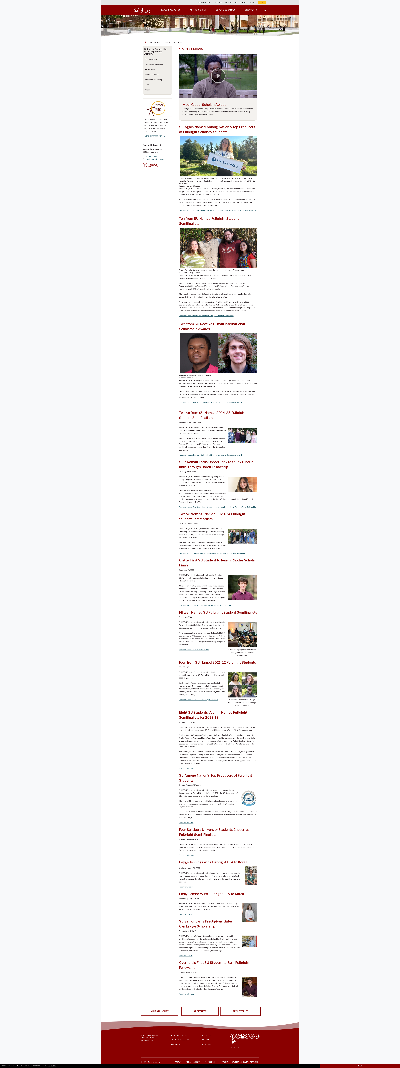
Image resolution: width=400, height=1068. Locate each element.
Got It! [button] (360, 1066)
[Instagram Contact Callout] (150, 165)
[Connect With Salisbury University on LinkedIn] (242, 1036)
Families (243, 2)
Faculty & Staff (231, 2)
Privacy (178, 1062)
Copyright (223, 1062)
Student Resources (152, 75)
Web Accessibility (193, 1062)
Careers (205, 1040)
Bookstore (207, 1044)
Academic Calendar (180, 1040)
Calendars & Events (204, 2)
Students (218, 2)
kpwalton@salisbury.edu (154, 159)
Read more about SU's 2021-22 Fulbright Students (198, 700)
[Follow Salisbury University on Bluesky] (233, 1041)
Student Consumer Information (245, 1062)
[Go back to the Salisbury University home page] (145, 42)
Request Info (240, 1011)
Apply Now (200, 1011)
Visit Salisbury (160, 1011)
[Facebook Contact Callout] (145, 165)
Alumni (252, 2)
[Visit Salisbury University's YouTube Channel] (252, 1036)
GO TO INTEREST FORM (154, 136)
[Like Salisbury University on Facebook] (232, 1036)
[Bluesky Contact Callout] (155, 165)
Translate (234, 1047)
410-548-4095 (151, 156)
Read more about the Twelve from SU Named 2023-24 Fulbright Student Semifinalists (212, 553)
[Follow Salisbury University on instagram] (257, 1036)
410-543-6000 (147, 1040)
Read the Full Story (186, 768)
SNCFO (167, 42)
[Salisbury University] (142, 10)
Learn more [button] (52, 1066)
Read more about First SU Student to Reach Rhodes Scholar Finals (205, 605)
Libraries (175, 1044)
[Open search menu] (263, 8)
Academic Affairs (155, 42)
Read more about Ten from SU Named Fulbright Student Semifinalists (206, 316)
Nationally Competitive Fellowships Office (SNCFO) (155, 51)
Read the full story (186, 887)
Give (262, 2)
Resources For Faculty (153, 80)
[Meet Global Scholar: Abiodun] (218, 75)
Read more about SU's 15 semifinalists (194, 650)
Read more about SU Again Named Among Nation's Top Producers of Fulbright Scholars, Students (217, 210)
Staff (147, 85)
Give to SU (206, 1035)
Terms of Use (210, 1062)
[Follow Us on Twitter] (237, 1036)
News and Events (179, 1035)
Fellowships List (151, 59)
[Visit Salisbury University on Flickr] (247, 1036)
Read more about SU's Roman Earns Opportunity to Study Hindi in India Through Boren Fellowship (217, 507)
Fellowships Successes (154, 64)
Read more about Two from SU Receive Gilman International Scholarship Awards (210, 402)
